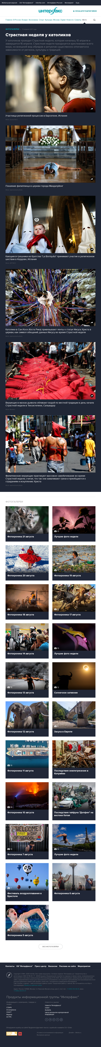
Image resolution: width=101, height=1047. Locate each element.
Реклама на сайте (67, 966)
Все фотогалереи (50, 947)
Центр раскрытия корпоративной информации (57, 1013)
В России (17, 20)
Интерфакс (50, 11)
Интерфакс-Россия (54, 3)
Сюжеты (77, 20)
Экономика (33, 20)
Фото (84, 20)
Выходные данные (43, 1035)
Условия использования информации (50, 1033)
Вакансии (52, 966)
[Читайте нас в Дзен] (46, 1019)
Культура (48, 20)
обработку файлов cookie (33, 985)
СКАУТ (8, 1012)
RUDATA (48, 1010)
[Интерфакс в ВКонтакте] (54, 1019)
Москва (56, 20)
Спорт (41, 20)
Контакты (10, 966)
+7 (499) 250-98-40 (73, 989)
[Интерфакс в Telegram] (50, 1019)
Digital (63, 20)
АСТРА (8, 1017)
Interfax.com (40, 3)
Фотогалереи (12, 29)
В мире (25, 20)
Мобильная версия (9, 3)
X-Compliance (11, 1010)
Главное (9, 20)
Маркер (9, 1015)
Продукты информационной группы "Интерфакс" (42, 997)
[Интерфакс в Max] (61, 1019)
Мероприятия (84, 966)
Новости (70, 20)
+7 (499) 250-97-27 (20, 991)
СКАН (47, 1008)
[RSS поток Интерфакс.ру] (57, 1019)
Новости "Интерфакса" (53, 1005)
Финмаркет (69, 3)
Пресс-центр (40, 966)
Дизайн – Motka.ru (75, 1033)
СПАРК (9, 1008)
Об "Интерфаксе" (26, 3)
